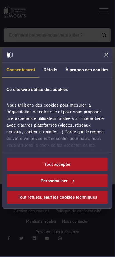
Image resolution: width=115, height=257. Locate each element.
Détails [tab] (50, 69)
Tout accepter (57, 164)
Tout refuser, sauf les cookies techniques (57, 197)
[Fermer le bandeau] (106, 55)
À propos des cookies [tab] (86, 69)
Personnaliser (54, 180)
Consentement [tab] (20, 69)
